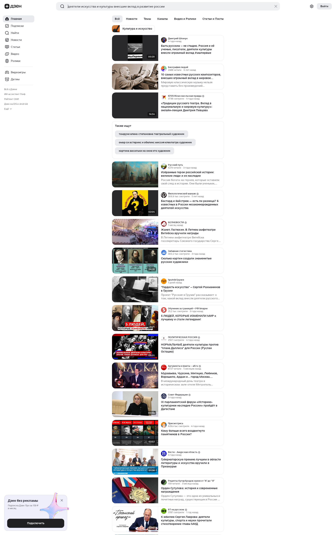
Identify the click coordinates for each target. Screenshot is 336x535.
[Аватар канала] (164, 40)
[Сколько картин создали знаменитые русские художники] (135, 261)
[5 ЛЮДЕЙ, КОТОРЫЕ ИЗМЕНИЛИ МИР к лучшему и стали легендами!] (135, 318)
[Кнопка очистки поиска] (276, 6)
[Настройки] (312, 6)
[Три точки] (221, 39)
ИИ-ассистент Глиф (14, 94)
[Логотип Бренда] (7, 6)
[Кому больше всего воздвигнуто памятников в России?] (135, 433)
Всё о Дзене (10, 89)
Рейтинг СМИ (11, 99)
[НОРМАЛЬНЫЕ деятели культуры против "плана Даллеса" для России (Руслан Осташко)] (135, 347)
